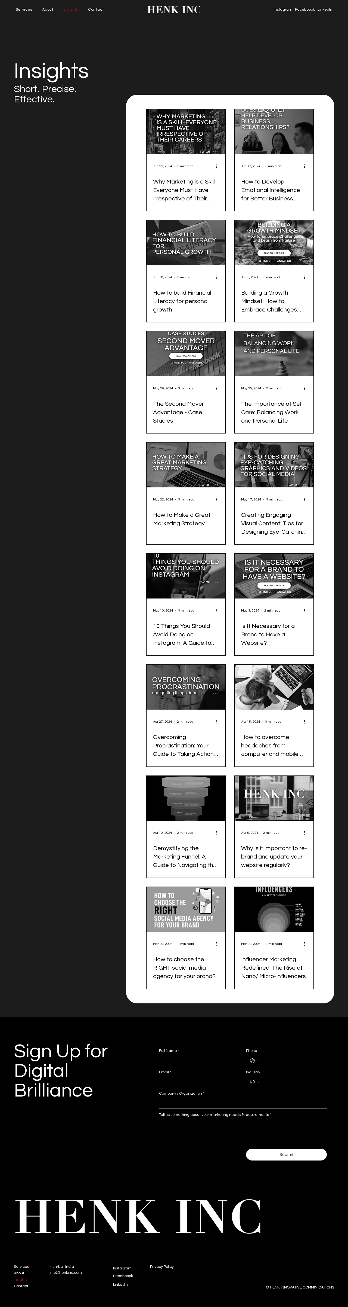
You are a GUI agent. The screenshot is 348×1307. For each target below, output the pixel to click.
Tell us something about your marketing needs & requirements (215, 1115)
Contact (21, 1286)
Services (21, 1267)
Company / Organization (181, 1093)
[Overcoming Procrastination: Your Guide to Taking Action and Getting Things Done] (186, 687)
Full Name (169, 1051)
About (19, 1273)
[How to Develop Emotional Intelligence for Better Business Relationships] (274, 131)
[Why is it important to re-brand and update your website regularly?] (274, 798)
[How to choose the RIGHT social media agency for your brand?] (186, 909)
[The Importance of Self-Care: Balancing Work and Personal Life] (274, 353)
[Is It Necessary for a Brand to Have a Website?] (274, 576)
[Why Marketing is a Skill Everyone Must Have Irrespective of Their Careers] (186, 131)
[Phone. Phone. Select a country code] (254, 1061)
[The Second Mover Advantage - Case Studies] (186, 353)
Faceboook (305, 9)
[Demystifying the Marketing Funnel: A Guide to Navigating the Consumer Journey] (186, 798)
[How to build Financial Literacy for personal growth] (186, 242)
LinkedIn (325, 9)
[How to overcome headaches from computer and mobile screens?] (274, 687)
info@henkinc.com (65, 1273)
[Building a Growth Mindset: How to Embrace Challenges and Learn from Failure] (274, 242)
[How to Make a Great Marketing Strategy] (186, 464)
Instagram (283, 9)
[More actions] (218, 166)
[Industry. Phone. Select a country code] (254, 1082)
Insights (20, 1279)
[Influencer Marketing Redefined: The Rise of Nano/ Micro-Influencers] (274, 909)
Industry (253, 1072)
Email (165, 1072)
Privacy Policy (162, 1267)
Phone (253, 1051)
